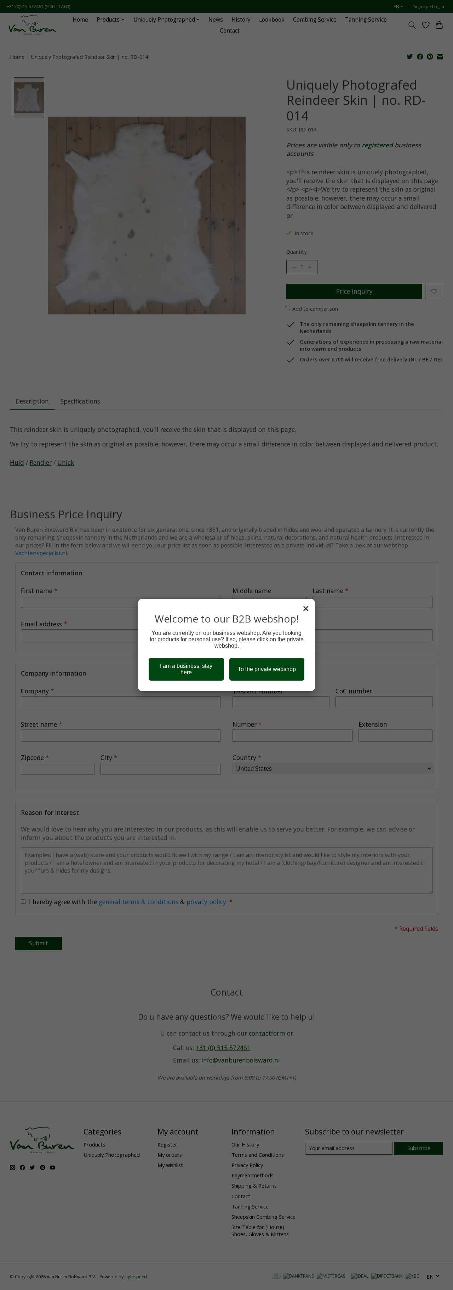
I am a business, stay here (186, 669)
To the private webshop (267, 669)
